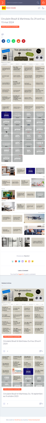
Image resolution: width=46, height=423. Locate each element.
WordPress (18, 420)
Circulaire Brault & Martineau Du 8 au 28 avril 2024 (22, 342)
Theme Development (34, 420)
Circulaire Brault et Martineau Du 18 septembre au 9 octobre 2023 (22, 395)
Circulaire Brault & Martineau (10, 26)
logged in (21, 274)
